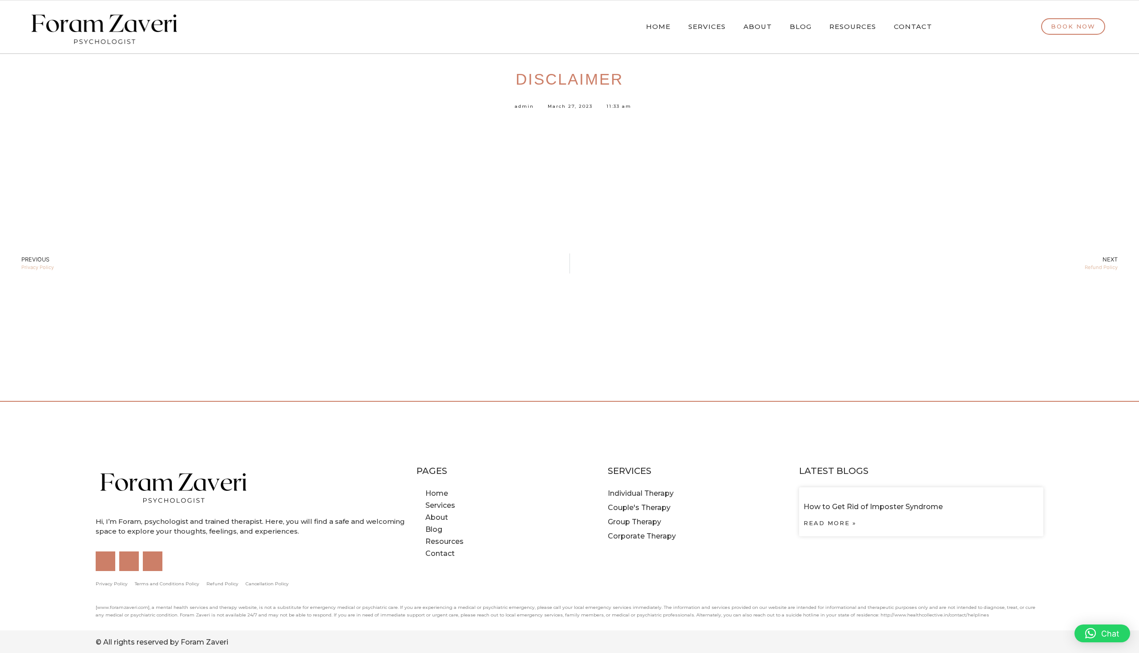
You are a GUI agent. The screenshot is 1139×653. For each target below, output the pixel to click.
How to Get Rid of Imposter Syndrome (873, 506)
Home (658, 26)
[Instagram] (105, 561)
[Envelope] (152, 561)
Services (707, 26)
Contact (913, 26)
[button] (1102, 633)
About (757, 26)
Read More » (830, 522)
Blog (801, 26)
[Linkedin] (129, 561)
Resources (852, 26)
